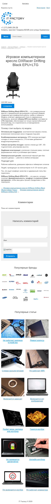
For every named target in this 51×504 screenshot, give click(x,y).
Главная (3, 46)
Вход (48, 8)
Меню (6, 36)
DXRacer (22, 46)
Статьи (4, 3)
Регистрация (41, 8)
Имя (5, 240)
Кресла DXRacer (13, 46)
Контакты (25, 3)
